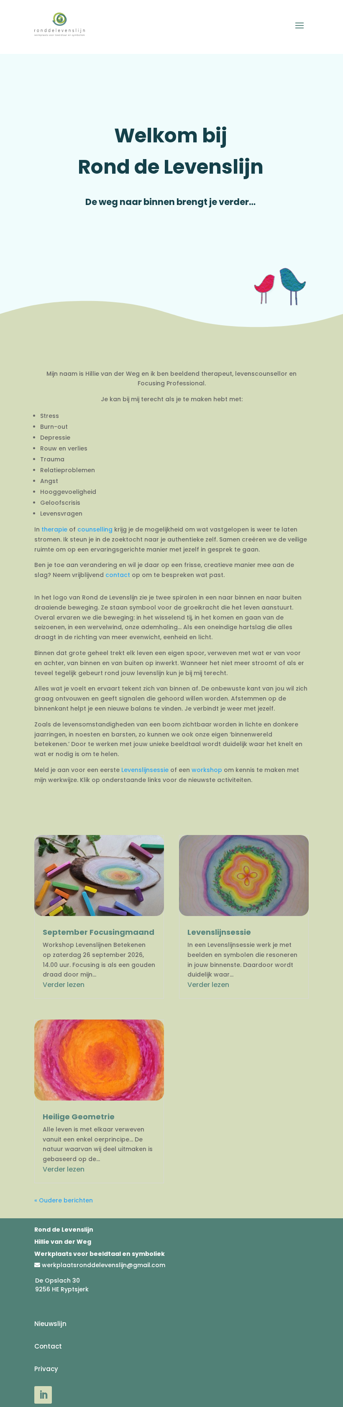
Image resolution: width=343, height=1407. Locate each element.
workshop (207, 770)
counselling (95, 529)
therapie (54, 529)
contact (117, 575)
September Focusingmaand (98, 932)
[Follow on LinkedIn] (43, 1395)
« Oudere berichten (63, 1200)
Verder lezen (63, 984)
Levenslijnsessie (145, 770)
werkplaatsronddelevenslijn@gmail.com (103, 1265)
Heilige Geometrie (79, 1116)
